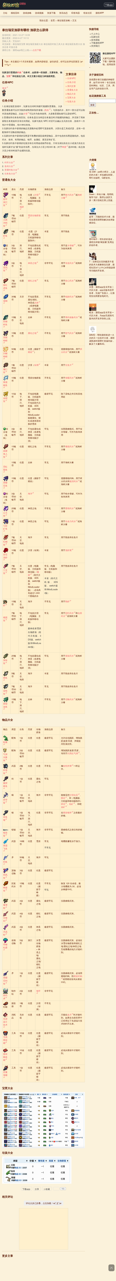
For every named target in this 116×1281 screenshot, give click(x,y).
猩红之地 (32, 280)
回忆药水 (69, 612)
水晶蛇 (5, 933)
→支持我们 (94, 45)
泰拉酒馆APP (109, 53)
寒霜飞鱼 (5, 847)
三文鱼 (5, 572)
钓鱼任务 (13, 46)
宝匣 (8, 76)
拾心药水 (69, 280)
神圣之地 (32, 262)
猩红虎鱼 (5, 286)
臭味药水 (69, 655)
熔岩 (30, 351)
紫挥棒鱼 (5, 784)
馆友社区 (87, 12)
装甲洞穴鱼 (5, 202)
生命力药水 (70, 521)
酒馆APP (99, 12)
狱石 (63, 803)
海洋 (30, 493)
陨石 (63, 797)
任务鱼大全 (10, 173)
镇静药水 (69, 296)
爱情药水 (69, 508)
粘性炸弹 (67, 765)
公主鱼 (5, 514)
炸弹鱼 (5, 772)
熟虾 (67, 601)
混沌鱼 (5, 269)
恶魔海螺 (5, 1073)
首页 (53, 20)
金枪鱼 (5, 692)
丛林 (36, 302)
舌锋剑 (5, 919)
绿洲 (36, 364)
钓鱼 (19, 72)
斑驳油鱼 (5, 705)
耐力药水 (69, 194)
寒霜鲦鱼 (5, 384)
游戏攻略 (27, 12)
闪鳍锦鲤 (5, 355)
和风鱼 (5, 876)
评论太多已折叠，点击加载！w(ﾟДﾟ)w (43, 1203)
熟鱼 (47, 109)
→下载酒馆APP (96, 42)
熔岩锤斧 (67, 812)
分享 (37, 1188)
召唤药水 (69, 699)
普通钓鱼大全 (11, 169)
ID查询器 (75, 12)
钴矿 (71, 803)
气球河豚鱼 (5, 757)
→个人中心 (94, 33)
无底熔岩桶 (5, 1039)
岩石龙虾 (5, 556)
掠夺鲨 (5, 801)
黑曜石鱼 (5, 484)
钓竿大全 (9, 162)
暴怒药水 (69, 446)
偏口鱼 (5, 371)
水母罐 (70, 245)
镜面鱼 (5, 619)
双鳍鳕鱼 (5, 323)
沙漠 (36, 194)
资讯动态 (63, 12)
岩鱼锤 (5, 818)
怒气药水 (69, 332)
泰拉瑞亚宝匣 (19, 43)
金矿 (63, 806)
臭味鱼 (5, 662)
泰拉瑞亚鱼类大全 (73, 43)
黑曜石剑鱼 (5, 980)
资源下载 (51, 12)
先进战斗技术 (5, 1021)
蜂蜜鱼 (5, 889)
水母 (25, 113)
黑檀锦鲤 (5, 339)
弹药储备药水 (71, 317)
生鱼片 (68, 364)
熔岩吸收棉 (5, 1056)
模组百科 (15, 12)
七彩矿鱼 (5, 527)
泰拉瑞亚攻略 (63, 20)
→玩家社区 (94, 36)
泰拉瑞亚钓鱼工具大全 (54, 43)
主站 (5, 12)
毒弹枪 (5, 906)
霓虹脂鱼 (5, 468)
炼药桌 (5, 997)
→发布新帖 (94, 39)
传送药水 (69, 262)
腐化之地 (32, 332)
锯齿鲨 (5, 834)
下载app (109, 4)
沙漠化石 (73, 794)
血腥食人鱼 (5, 453)
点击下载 (37, 50)
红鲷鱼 (5, 543)
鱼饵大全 (9, 166)
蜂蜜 (64, 146)
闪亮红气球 (72, 753)
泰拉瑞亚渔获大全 (34, 43)
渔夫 (4, 87)
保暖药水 (69, 377)
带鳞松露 (5, 946)
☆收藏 (47, 1188)
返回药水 (73, 481)
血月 (69, 1014)
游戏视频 (39, 12)
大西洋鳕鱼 (5, 222)
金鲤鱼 (5, 400)
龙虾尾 (68, 550)
